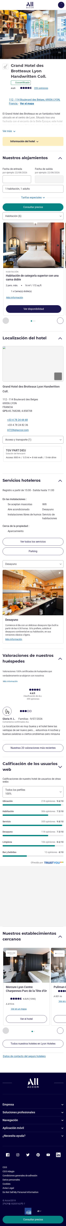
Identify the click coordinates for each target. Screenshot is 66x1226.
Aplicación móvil (13, 1128)
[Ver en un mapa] (33, 364)
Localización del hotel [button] (24, 338)
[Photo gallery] (33, 34)
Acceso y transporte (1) (18, 439)
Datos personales (11, 1179)
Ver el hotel (26, 1018)
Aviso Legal (8, 1188)
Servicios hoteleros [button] (22, 480)
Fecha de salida (47, 170)
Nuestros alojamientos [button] (25, 157)
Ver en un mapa (19, 1008)
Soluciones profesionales (19, 1112)
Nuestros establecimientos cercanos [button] (29, 936)
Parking (33, 551)
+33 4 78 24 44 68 (17, 419)
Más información (13, 639)
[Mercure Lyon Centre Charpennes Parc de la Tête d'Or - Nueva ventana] (26, 965)
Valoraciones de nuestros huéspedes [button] (28, 658)
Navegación (10, 1120)
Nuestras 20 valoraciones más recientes (33, 747)
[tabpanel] (33, 273)
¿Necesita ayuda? (14, 1135)
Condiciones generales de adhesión (20, 1175)
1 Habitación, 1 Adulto (17, 188)
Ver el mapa (27, 103)
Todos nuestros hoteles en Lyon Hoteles (33, 1043)
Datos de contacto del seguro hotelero (24, 1056)
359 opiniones (41, 88)
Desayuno (11, 564)
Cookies (6, 1184)
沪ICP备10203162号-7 (14, 1203)
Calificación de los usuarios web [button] (30, 766)
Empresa (8, 1104)
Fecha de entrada (15, 170)
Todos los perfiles (15, 791)
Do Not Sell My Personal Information (20, 1192)
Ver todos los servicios (33, 541)
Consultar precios (33, 1219)
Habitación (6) (13, 216)
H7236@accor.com (18, 430)
